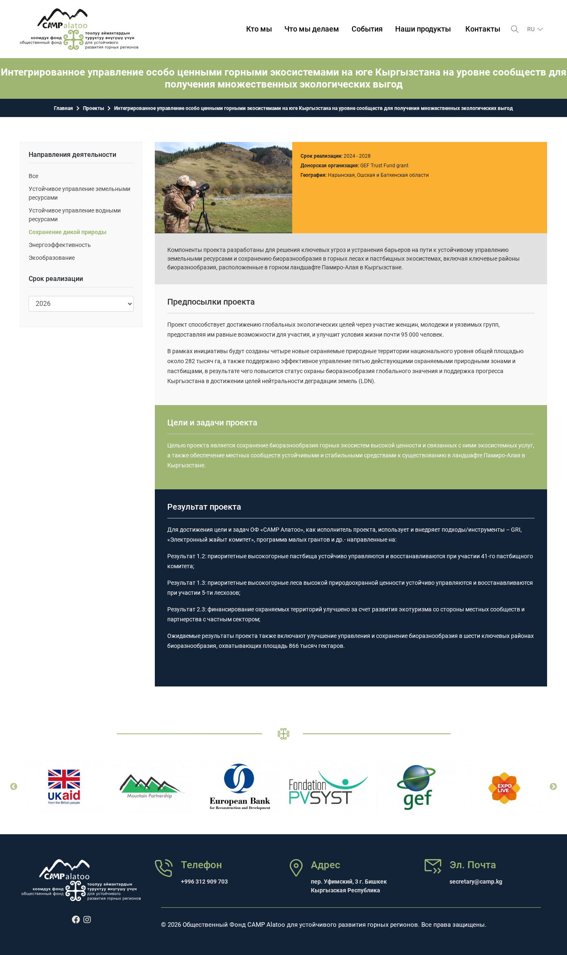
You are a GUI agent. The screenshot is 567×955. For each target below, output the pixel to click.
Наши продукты (423, 28)
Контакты (482, 28)
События (367, 28)
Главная (63, 108)
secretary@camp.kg (476, 881)
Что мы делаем (311, 28)
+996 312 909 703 (204, 881)
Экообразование (52, 257)
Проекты (93, 108)
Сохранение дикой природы (68, 232)
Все (33, 176)
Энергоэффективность (60, 245)
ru (531, 29)
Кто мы (259, 28)
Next (553, 787)
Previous (14, 787)
